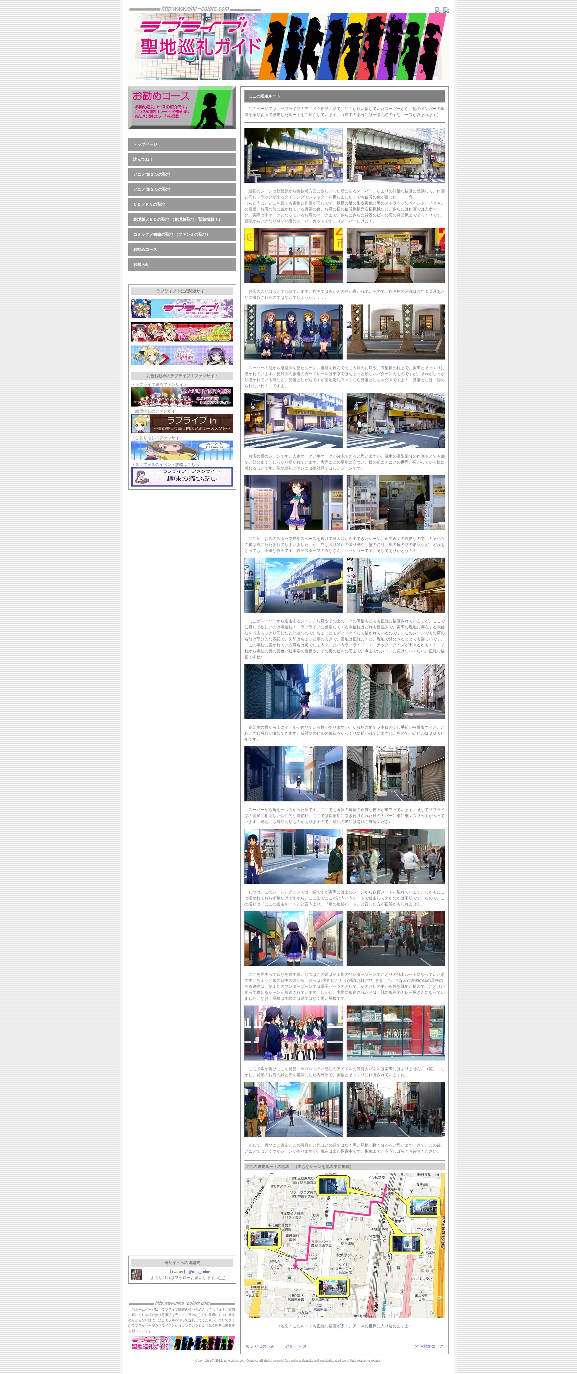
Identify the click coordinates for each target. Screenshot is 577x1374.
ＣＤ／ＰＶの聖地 (149, 204)
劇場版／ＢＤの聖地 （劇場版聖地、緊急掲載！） (177, 219)
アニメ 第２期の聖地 (151, 189)
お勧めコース (432, 1346)
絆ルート (293, 1346)
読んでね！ (143, 159)
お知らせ (141, 264)
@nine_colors (199, 1271)
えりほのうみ (262, 1346)
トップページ (145, 144)
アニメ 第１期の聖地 (151, 174)
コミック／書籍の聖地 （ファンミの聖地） (171, 234)
